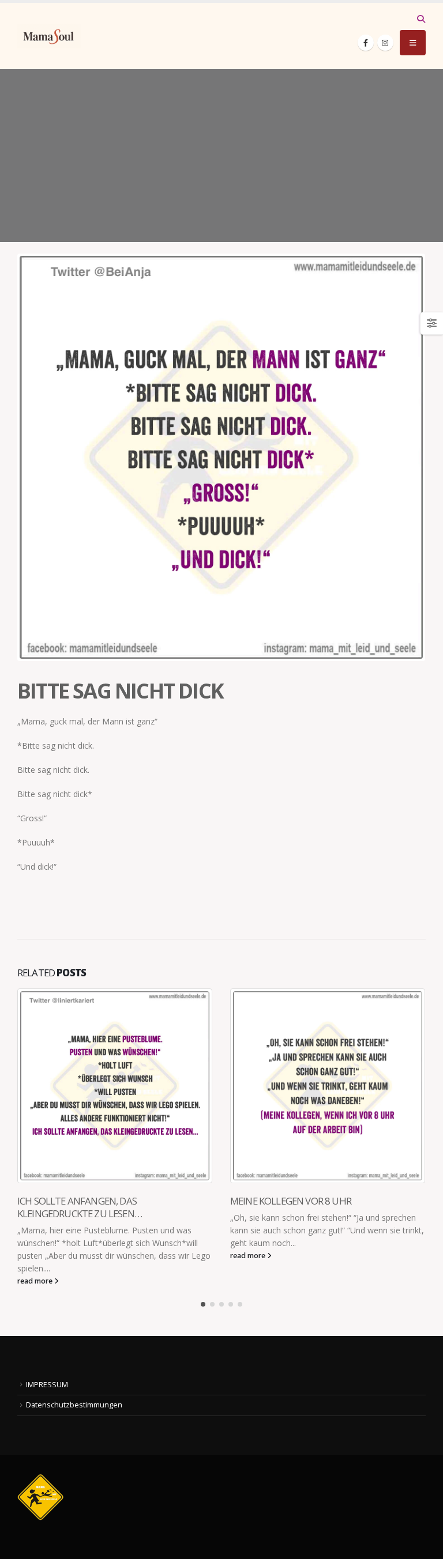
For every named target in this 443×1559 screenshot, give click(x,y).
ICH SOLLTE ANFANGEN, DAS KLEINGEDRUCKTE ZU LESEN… (79, 1207)
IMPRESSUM (47, 1385)
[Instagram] (385, 43)
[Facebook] (366, 43)
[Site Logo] (49, 36)
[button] (421, 19)
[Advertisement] (221, 155)
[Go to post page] (115, 1085)
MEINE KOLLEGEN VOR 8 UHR (290, 1200)
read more (35, 1281)
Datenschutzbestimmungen (74, 1405)
